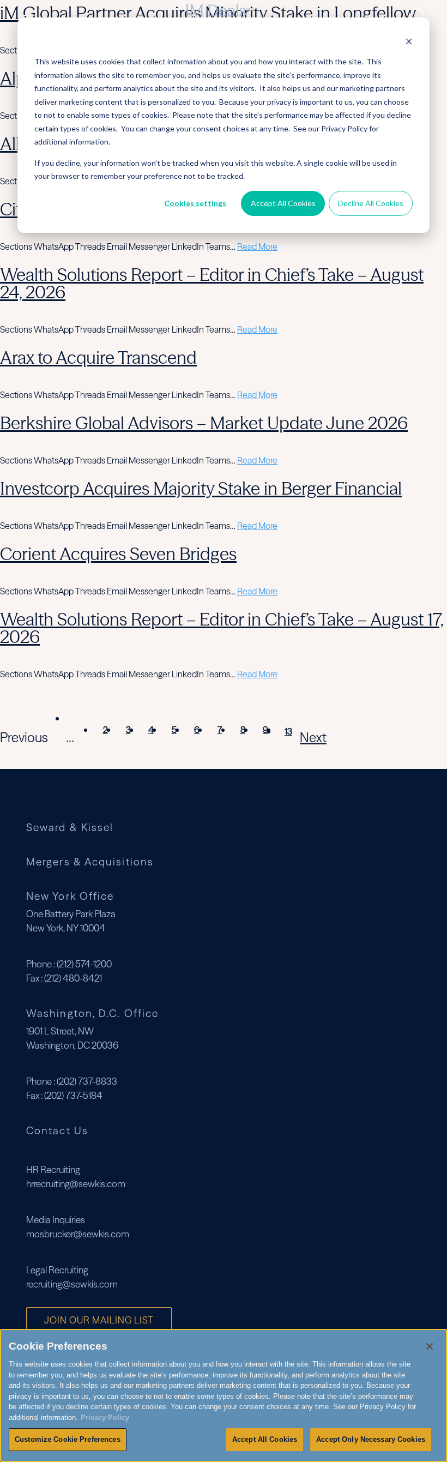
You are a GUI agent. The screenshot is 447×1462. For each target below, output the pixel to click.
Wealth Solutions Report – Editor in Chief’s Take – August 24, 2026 (212, 283)
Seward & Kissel (69, 827)
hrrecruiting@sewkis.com (75, 1183)
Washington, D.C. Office (92, 1013)
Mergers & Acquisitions (90, 862)
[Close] (430, 1346)
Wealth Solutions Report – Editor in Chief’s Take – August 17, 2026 (222, 628)
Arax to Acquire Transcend (98, 357)
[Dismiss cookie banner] (409, 41)
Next (313, 737)
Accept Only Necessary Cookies (370, 1439)
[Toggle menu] (30, 15)
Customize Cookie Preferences (67, 1439)
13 (288, 731)
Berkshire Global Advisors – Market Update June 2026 (204, 423)
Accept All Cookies (283, 203)
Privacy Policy (105, 1417)
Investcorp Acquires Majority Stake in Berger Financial (201, 488)
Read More (257, 246)
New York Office (70, 896)
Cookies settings (195, 203)
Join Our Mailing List (99, 1320)
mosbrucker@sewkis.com (77, 1234)
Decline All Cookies (370, 203)
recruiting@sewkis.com (72, 1284)
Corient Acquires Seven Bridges (118, 553)
